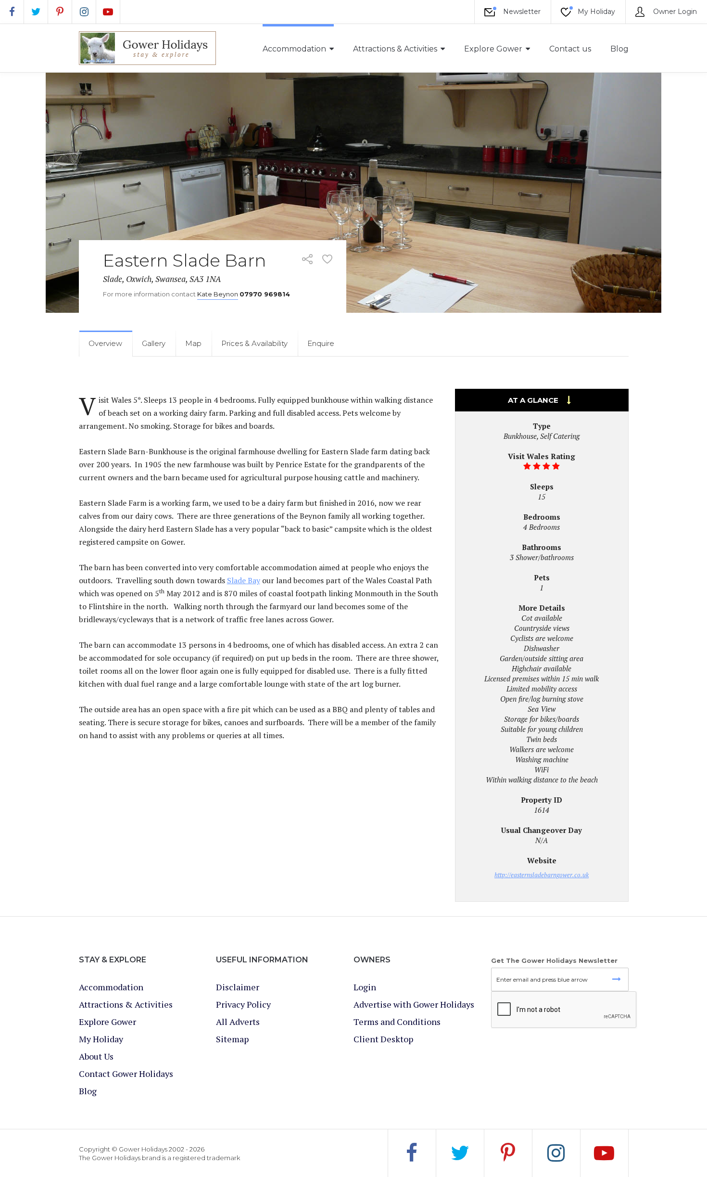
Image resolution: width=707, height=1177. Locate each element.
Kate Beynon (217, 294)
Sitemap (232, 1039)
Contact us (570, 48)
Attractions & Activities (395, 48)
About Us (96, 1056)
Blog (619, 48)
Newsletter (521, 11)
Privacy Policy (243, 1004)
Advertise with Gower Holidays (414, 1004)
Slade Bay (243, 580)
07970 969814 (265, 294)
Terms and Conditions (397, 1021)
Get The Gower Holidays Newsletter (554, 960)
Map (193, 343)
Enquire (320, 343)
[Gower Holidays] (147, 48)
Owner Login (674, 11)
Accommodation (294, 48)
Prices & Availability (254, 343)
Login (365, 987)
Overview (105, 343)
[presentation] (564, 1010)
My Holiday (595, 11)
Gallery (153, 343)
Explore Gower (493, 48)
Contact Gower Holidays (126, 1073)
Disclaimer (237, 987)
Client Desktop (383, 1039)
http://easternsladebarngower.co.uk (541, 874)
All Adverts (238, 1021)
